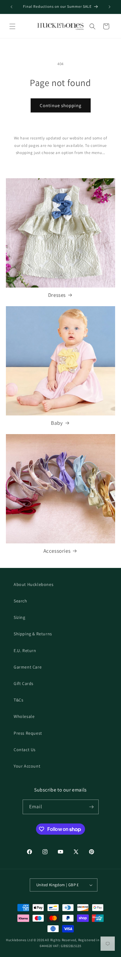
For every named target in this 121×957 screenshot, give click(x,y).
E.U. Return (25, 650)
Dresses (57, 295)
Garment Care (28, 667)
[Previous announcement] (11, 7)
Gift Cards (24, 683)
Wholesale (24, 716)
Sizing (19, 617)
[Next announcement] (109, 7)
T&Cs (18, 700)
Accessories (57, 550)
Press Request (28, 733)
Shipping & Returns (33, 634)
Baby (57, 423)
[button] (12, 26)
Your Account (27, 766)
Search (20, 601)
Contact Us (25, 749)
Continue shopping (61, 105)
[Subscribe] (91, 807)
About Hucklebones (33, 584)
